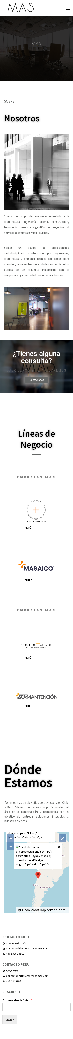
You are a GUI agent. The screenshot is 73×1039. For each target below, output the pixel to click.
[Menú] (68, 8)
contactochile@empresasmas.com (27, 948)
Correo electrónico (17, 1000)
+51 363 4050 (13, 981)
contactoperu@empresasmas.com (27, 976)
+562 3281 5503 (15, 953)
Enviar (10, 1020)
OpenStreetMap (34, 910)
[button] (36, 380)
